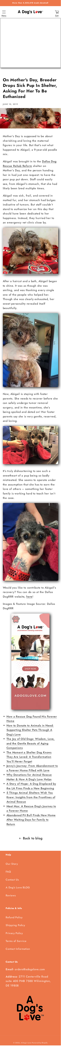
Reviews (11, 895)
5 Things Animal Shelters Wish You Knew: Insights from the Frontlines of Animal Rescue (31, 797)
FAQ (8, 872)
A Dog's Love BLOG (18, 887)
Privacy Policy (14, 933)
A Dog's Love (26, 1043)
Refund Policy (14, 917)
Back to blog (32, 838)
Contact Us (12, 880)
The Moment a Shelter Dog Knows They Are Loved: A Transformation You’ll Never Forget (29, 756)
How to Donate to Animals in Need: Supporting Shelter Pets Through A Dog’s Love (30, 729)
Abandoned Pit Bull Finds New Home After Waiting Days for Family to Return (31, 819)
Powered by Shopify (39, 1043)
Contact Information (18, 949)
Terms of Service (16, 941)
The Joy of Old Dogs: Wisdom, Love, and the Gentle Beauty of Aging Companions (31, 743)
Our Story (12, 864)
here (29, 597)
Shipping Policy (15, 925)
